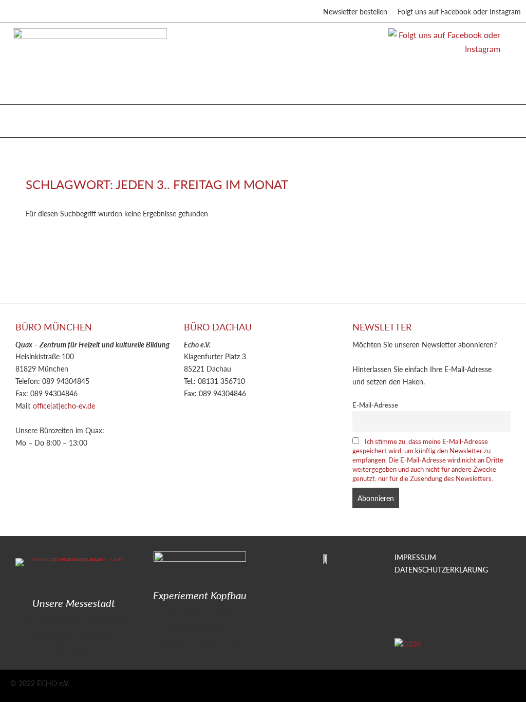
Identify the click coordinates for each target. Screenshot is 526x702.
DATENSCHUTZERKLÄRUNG (441, 569)
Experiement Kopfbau (200, 595)
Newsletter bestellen (355, 11)
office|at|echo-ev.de (64, 405)
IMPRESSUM (415, 557)
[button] (20, 118)
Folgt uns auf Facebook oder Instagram (459, 11)
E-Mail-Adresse (375, 405)
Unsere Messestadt (73, 603)
